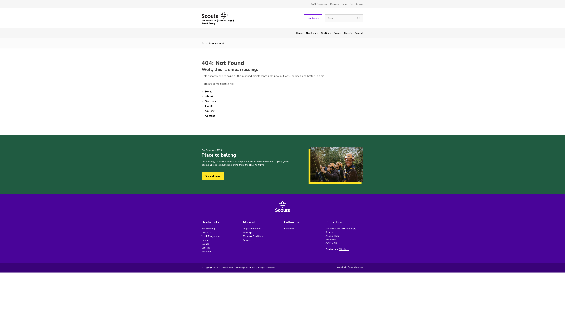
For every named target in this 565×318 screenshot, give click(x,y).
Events (337, 33)
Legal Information (252, 228)
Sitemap (247, 232)
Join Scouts (313, 18)
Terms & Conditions (253, 236)
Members (334, 4)
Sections (326, 33)
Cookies (359, 4)
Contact (359, 33)
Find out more (213, 176)
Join (351, 4)
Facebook (289, 228)
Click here (344, 249)
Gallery (348, 33)
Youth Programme (319, 4)
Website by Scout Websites (350, 267)
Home (299, 33)
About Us (311, 33)
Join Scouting (208, 228)
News (344, 4)
